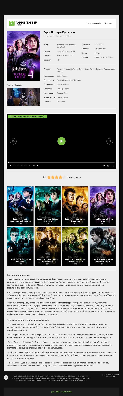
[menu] (97, 23)
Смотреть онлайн (94, 23)
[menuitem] (94, 23)
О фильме (109, 23)
